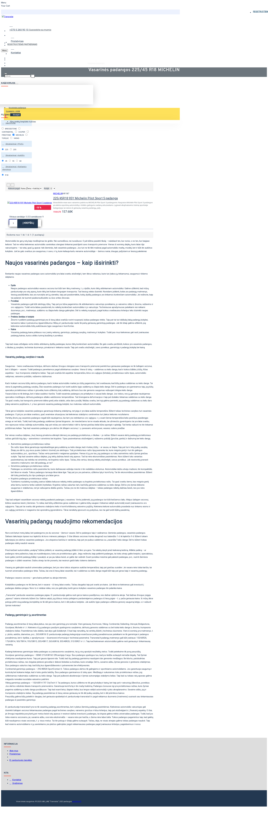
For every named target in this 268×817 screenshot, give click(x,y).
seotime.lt (76, 801)
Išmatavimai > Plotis (14, 144)
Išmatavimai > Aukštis (15, 155)
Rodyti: (47, 188)
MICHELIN (57, 193)
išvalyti (16, 115)
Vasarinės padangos (96, 63)
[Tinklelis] (8, 185)
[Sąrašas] (12, 185)
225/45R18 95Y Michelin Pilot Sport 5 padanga (85, 198)
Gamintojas (10, 123)
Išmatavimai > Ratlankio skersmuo (14, 168)
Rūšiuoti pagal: (14, 188)
